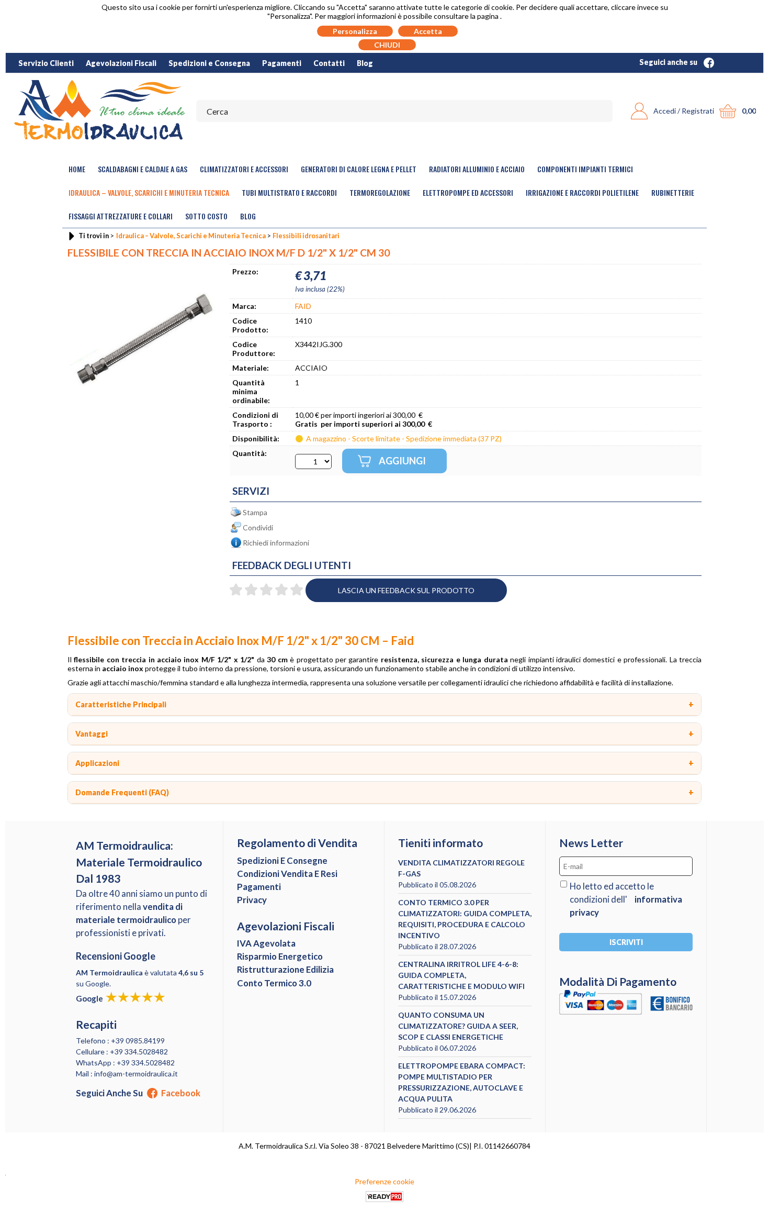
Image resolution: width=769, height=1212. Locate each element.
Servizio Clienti (46, 63)
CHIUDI (387, 44)
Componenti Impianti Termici (585, 168)
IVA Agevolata (266, 943)
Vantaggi (91, 733)
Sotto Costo (206, 215)
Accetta (428, 31)
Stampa (255, 512)
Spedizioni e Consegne (282, 860)
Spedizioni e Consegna (209, 63)
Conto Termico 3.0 (274, 982)
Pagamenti (281, 63)
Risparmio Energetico (280, 956)
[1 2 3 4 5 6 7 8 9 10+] (313, 461)
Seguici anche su (669, 62)
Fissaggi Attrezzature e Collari (121, 215)
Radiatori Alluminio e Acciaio (477, 168)
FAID (303, 306)
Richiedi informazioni (276, 542)
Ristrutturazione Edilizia (285, 969)
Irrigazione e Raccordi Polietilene (582, 192)
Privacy (252, 899)
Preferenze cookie (384, 1181)
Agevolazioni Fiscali (121, 63)
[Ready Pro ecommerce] (384, 1196)
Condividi (258, 527)
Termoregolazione (379, 192)
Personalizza (355, 31)
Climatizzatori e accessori (244, 168)
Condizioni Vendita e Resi (287, 873)
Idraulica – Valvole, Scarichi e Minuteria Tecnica (149, 192)
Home (77, 168)
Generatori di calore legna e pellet (358, 168)
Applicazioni (97, 763)
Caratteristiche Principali (120, 704)
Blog (365, 63)
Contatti (329, 63)
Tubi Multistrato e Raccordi (289, 192)
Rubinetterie (672, 192)
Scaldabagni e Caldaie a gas (142, 168)
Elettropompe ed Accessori (468, 192)
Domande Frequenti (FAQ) (122, 792)
